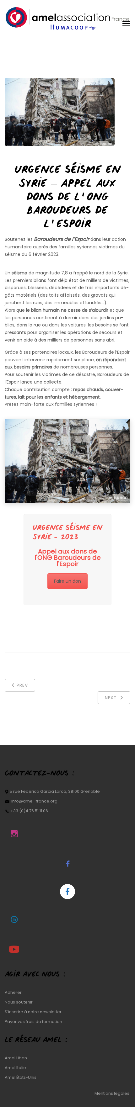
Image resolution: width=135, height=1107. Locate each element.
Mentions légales (112, 1093)
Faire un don (67, 581)
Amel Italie (15, 1068)
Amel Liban (16, 1058)
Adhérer (13, 992)
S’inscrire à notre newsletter (33, 1012)
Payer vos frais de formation (33, 1022)
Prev (22, 685)
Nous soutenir (19, 1002)
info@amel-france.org (34, 801)
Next (111, 698)
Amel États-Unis (20, 1077)
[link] (61, 239)
